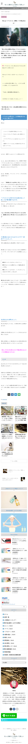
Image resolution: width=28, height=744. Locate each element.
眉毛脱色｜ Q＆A (9, 640)
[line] (19, 394)
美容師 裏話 (4, 399)
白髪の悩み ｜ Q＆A (9, 634)
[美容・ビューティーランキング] (5, 602)
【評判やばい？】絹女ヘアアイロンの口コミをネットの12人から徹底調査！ (19, 560)
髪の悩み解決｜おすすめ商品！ (12, 623)
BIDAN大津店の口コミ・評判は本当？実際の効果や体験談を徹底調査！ (19, 589)
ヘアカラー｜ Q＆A (9, 631)
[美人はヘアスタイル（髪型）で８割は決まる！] (15, 394)
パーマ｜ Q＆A (8, 628)
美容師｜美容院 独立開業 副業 (12, 655)
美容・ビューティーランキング (8, 604)
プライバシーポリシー (17, 728)
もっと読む (15, 461)
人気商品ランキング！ (10, 620)
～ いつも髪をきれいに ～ (14, 740)
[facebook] (12, 394)
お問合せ (14, 730)
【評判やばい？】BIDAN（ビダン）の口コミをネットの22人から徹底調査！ (19, 579)
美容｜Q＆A (7, 637)
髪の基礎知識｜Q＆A (10, 649)
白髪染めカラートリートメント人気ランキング (10, 8)
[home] (17, 709)
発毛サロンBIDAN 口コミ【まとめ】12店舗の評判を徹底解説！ (19, 569)
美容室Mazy (9, 728)
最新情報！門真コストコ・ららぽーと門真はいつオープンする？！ (7, 418)
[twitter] (9, 394)
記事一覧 (6, 617)
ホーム (6, 614)
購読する (5, 719)
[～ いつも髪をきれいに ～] (14, 3)
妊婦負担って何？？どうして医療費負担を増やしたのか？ (7, 454)
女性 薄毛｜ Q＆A (9, 643)
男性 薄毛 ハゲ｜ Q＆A (10, 646)
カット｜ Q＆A (8, 626)
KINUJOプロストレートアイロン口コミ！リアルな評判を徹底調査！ (19, 540)
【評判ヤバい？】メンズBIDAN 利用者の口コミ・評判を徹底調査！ (19, 550)
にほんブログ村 (5, 599)
